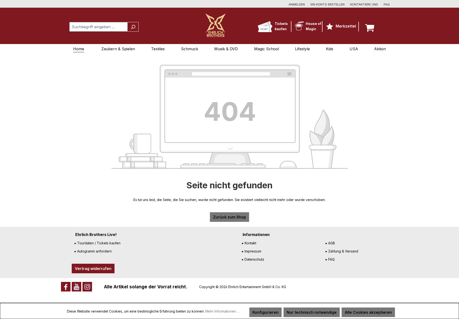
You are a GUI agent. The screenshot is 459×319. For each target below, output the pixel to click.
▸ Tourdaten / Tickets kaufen (97, 243)
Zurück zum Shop (229, 217)
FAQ (387, 4)
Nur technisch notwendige (312, 312)
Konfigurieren (265, 312)
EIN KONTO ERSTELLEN (327, 4)
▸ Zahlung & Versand (342, 251)
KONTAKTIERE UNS (364, 4)
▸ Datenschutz (253, 259)
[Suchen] (133, 27)
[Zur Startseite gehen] (215, 25)
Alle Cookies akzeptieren (368, 312)
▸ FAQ (330, 259)
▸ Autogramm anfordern (93, 251)
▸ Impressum (251, 251)
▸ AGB (330, 243)
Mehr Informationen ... (222, 311)
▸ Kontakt (249, 243)
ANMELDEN (297, 4)
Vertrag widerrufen (93, 268)
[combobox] (98, 27)
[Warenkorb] (370, 27)
